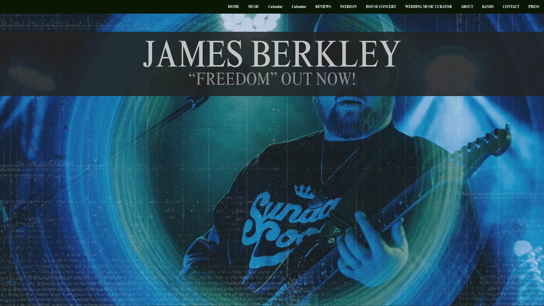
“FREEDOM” (233, 81)
